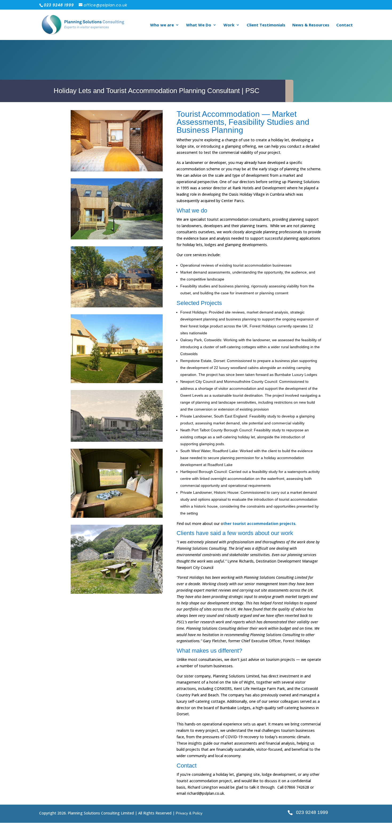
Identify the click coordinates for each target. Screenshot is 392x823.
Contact (344, 25)
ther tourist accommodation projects (259, 523)
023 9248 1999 (312, 812)
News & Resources (310, 25)
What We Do (198, 25)
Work (228, 25)
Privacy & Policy (189, 813)
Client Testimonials (266, 25)
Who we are (162, 25)
